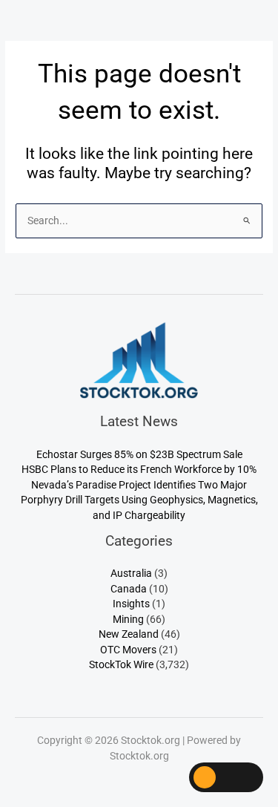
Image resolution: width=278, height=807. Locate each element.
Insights (131, 604)
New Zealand (129, 634)
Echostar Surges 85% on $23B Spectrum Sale (139, 454)
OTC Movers (128, 650)
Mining (128, 619)
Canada (128, 589)
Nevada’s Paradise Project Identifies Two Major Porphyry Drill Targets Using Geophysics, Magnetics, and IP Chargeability (139, 500)
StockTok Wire (121, 664)
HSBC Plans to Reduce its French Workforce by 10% (139, 469)
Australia (131, 573)
